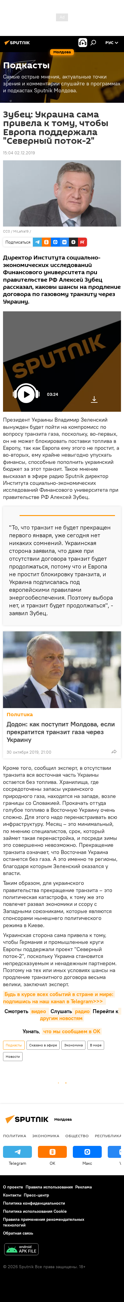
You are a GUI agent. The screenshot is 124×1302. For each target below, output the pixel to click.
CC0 (6, 231)
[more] (114, 752)
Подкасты (14, 1045)
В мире (95, 1045)
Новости (13, 1056)
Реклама (83, 1187)
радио (81, 1011)
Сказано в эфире (43, 1045)
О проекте (13, 1187)
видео (39, 1011)
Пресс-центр (36, 1195)
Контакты (12, 1195)
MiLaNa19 (21, 231)
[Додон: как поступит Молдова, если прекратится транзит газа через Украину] (62, 669)
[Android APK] (21, 1250)
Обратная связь (18, 1233)
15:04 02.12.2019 (19, 153)
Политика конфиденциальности (34, 1203)
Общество (77, 1135)
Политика (20, 714)
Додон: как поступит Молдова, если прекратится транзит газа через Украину (61, 731)
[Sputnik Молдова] (18, 45)
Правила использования (49, 1187)
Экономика (73, 1045)
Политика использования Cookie (35, 1211)
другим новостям (80, 1015)
